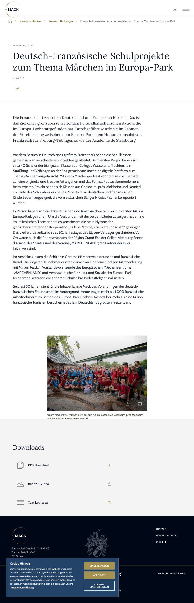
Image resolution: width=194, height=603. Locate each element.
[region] (62, 577)
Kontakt (161, 529)
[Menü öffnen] (186, 10)
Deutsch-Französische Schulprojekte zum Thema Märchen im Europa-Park (128, 21)
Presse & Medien (30, 21)
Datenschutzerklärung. (22, 587)
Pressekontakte (166, 535)
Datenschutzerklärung (171, 573)
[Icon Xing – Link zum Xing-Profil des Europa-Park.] (119, 574)
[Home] (13, 9)
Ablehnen (99, 575)
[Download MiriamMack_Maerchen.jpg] (127, 403)
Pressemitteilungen (60, 21)
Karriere (161, 541)
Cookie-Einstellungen (99, 585)
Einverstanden (99, 565)
